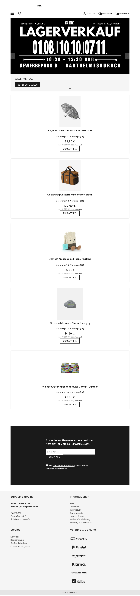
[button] (70, 88)
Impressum (75, 509)
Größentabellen (19, 543)
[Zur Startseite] (40, 10)
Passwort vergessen (21, 546)
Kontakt (15, 536)
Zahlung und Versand (80, 522)
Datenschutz (76, 513)
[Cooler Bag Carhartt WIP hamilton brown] (70, 192)
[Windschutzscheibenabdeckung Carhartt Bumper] (70, 384)
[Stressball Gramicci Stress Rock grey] (70, 320)
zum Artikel (70, 149)
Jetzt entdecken (27, 84)
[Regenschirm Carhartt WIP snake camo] (70, 127)
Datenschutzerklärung (64, 465)
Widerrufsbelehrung (80, 519)
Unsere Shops (77, 516)
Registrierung (17, 539)
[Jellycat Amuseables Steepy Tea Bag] (70, 256)
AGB (72, 503)
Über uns (74, 506)
